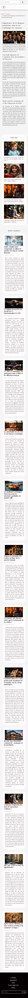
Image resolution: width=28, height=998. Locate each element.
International (13, 980)
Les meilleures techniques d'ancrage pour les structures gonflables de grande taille (13, 495)
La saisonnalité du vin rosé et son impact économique (13, 433)
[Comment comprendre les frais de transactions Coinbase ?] (14, 212)
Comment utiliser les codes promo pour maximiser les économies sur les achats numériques (13, 681)
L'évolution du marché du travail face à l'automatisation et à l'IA (13, 311)
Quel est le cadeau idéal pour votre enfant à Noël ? (12, 180)
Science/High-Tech (13, 985)
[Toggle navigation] (4, 7)
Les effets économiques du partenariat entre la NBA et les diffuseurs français (13, 373)
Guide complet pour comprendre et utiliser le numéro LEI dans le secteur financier (13, 250)
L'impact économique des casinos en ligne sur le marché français (13, 558)
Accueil (2, 14)
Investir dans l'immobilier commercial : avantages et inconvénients (13, 743)
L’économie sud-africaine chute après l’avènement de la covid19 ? (13, 200)
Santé (13, 983)
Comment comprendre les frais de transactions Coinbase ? (14, 221)
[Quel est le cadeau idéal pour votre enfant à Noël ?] (14, 171)
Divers (13, 987)
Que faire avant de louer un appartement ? (13, 866)
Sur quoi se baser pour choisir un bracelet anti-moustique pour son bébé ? (13, 158)
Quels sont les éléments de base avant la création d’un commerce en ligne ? (13, 926)
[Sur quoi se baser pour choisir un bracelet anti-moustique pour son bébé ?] (14, 149)
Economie (8, 14)
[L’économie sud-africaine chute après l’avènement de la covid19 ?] (14, 191)
